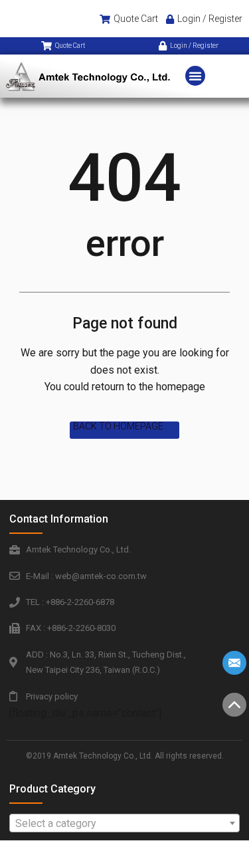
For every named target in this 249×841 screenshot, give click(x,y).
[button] (195, 76)
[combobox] (124, 823)
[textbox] (125, 823)
